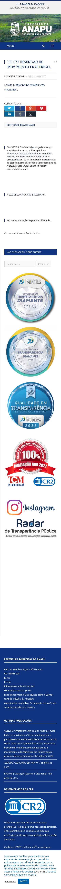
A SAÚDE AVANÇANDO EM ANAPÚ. (29, 7)
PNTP (18, 847)
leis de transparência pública (35, 835)
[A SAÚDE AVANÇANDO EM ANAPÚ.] (30, 188)
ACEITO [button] (23, 881)
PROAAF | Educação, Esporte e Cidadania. (28, 220)
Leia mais (40, 871)
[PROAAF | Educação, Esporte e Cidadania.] (30, 214)
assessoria (40, 826)
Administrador (16, 76)
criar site (25, 822)
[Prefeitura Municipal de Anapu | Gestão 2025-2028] (30, 28)
